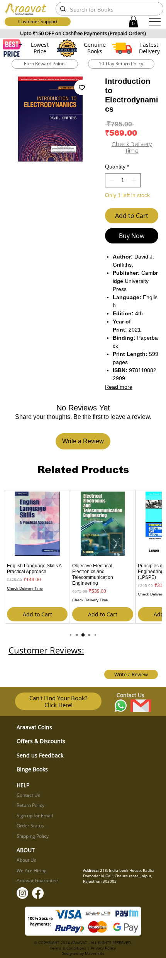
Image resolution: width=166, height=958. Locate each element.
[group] (83, 557)
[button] (133, 21)
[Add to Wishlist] (82, 87)
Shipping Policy (33, 836)
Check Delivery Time (132, 147)
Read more (118, 387)
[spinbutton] (123, 180)
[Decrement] (111, 180)
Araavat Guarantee (37, 880)
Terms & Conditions (68, 948)
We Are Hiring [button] (32, 870)
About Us (26, 860)
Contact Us (28, 795)
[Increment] (134, 180)
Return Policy (30, 805)
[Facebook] (38, 893)
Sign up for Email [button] (35, 815)
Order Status (30, 825)
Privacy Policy (103, 948)
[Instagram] (22, 893)
